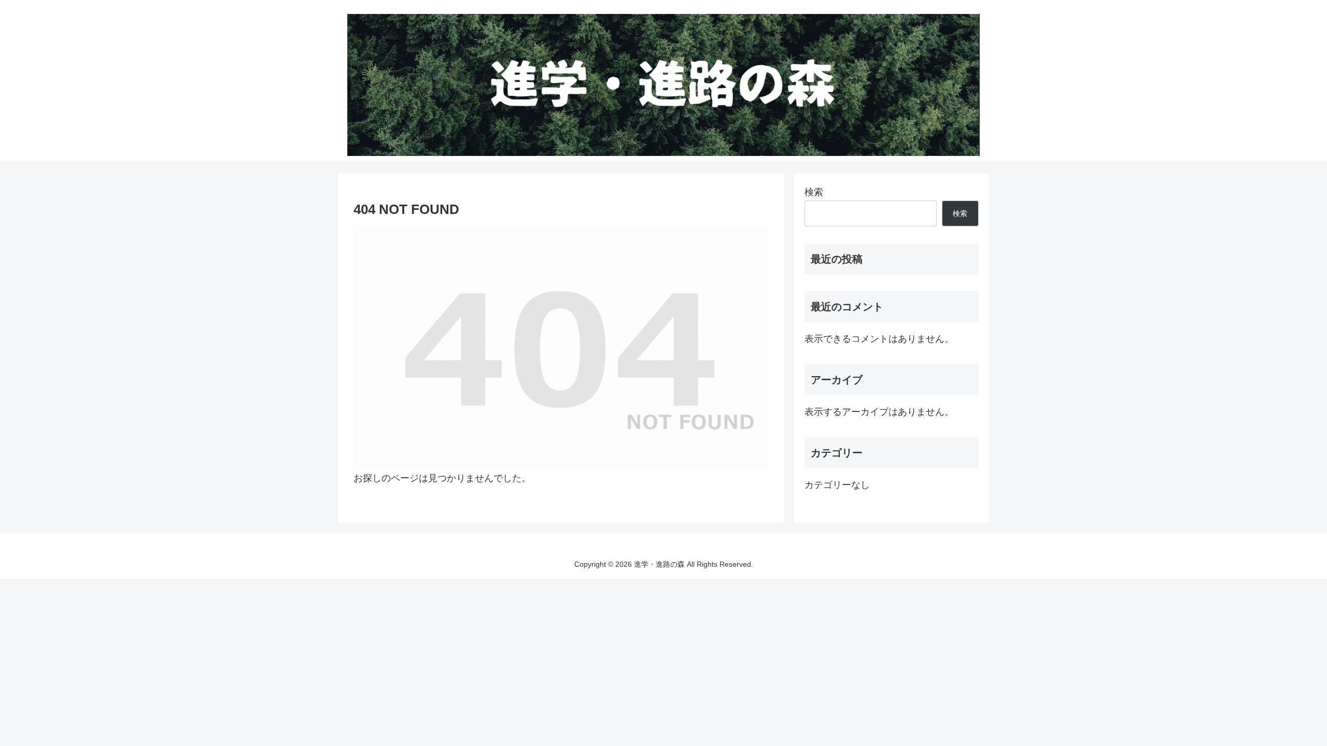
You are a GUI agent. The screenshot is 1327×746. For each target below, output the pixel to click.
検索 (813, 192)
